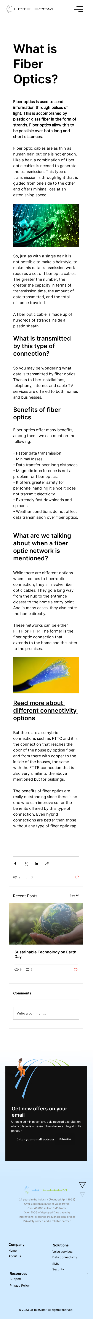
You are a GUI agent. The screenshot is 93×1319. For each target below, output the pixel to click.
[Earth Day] (46, 924)
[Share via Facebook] (15, 864)
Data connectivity (64, 1257)
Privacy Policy (20, 1285)
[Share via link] (47, 864)
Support (15, 1279)
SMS (55, 1263)
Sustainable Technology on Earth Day (45, 954)
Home (12, 1250)
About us (14, 1256)
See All (74, 895)
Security (58, 1269)
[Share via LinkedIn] (36, 864)
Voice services (62, 1251)
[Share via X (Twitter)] (26, 864)
